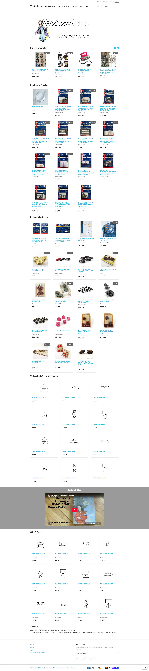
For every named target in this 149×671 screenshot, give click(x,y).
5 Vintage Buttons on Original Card (39, 300)
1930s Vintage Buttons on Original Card (108, 270)
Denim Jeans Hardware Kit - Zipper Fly (86, 239)
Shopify (43, 667)
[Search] (117, 6)
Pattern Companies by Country (37, 652)
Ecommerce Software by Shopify (68, 667)
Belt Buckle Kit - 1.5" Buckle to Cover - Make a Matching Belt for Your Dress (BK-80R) (108, 172)
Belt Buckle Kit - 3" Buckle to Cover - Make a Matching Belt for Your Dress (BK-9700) (86, 140)
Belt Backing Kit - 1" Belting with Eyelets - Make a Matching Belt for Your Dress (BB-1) (86, 172)
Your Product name (38, 397)
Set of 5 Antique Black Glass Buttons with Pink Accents (85, 271)
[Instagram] (87, 658)
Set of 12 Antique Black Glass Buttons (39, 331)
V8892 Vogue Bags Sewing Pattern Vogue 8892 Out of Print (40, 71)
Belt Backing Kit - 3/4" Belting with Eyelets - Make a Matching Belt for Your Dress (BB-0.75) (40, 172)
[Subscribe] (116, 653)
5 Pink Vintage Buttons (62, 330)
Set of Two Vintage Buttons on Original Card (84, 332)
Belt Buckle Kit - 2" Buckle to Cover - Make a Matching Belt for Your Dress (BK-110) (63, 140)
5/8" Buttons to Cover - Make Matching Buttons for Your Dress (62, 240)
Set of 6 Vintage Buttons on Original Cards (63, 300)
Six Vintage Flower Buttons (38, 362)
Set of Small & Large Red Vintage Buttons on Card (63, 362)
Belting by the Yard (38, 107)
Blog (31, 650)
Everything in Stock (50, 6)
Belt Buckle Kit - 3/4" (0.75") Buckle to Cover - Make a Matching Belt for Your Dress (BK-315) (86, 108)
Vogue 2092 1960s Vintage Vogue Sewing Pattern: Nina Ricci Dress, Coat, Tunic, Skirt (85, 71)
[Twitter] (77, 658)
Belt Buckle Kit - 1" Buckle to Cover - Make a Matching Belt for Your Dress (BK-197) (86, 204)
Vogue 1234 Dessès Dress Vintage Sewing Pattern (107, 70)
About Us (32, 649)
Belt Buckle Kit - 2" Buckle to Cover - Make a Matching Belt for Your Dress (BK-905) (40, 204)
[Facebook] (80, 658)
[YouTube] (94, 658)
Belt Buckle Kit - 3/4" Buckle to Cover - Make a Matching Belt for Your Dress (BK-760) (62, 204)
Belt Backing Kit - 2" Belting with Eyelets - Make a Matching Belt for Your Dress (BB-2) (63, 172)
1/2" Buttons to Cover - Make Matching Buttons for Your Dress (40, 240)
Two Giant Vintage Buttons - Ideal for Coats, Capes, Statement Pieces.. (85, 363)
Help (80, 6)
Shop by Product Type (64, 6)
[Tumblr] (91, 658)
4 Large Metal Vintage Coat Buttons (107, 300)
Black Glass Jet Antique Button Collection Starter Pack (85, 301)
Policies (86, 6)
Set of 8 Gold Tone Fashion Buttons (38, 270)
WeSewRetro (36, 6)
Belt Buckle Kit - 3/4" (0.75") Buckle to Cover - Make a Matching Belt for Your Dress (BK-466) (108, 108)
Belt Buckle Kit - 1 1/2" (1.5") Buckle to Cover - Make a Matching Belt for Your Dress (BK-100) (40, 140)
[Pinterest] (84, 658)
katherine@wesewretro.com (105, 1)
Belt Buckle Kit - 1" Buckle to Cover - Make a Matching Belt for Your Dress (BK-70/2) (63, 108)
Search (75, 6)
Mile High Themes (55, 667)
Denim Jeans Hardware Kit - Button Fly (108, 239)
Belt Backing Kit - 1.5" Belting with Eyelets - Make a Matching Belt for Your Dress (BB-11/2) (108, 140)
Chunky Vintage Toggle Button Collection (62, 270)
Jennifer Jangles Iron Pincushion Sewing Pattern (61, 71)
